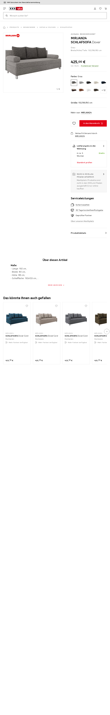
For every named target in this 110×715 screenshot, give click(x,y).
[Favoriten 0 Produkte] (100, 8)
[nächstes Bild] (106, 331)
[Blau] (103, 83)
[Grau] (74, 83)
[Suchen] (6, 15)
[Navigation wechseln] (4, 8)
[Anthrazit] (89, 83)
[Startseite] (4, 27)
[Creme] (89, 90)
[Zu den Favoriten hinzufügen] (74, 123)
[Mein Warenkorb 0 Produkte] (105, 8)
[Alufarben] (81, 83)
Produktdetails (78, 233)
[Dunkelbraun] (96, 90)
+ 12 (103, 90)
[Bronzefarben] (81, 90)
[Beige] (96, 83)
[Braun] (74, 90)
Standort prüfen (84, 162)
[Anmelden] (95, 8)
